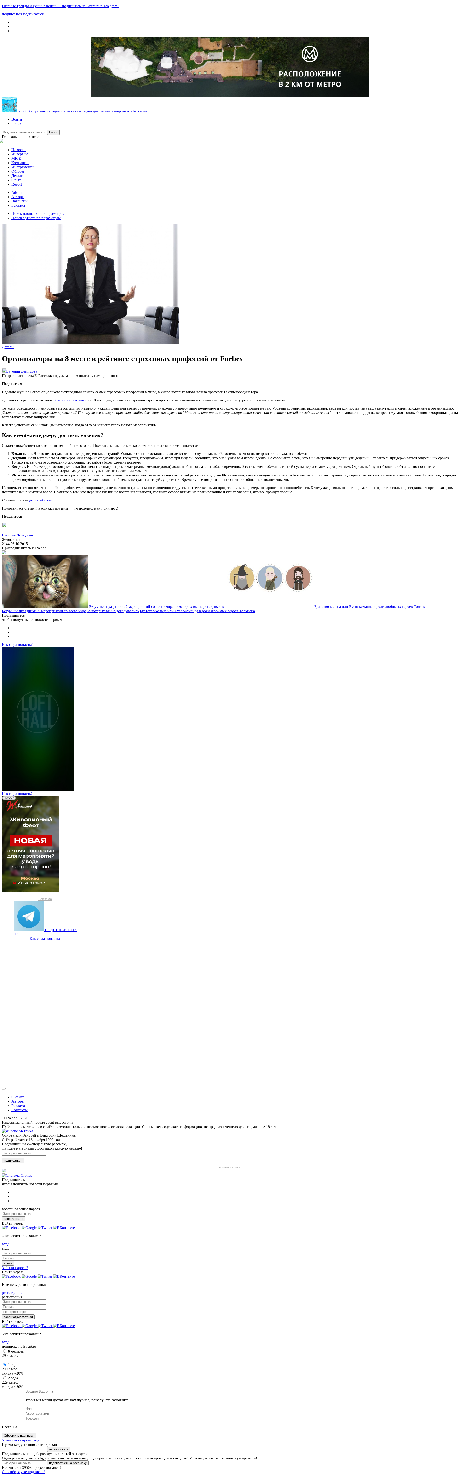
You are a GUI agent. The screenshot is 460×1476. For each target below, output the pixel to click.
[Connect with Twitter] (45, 1228)
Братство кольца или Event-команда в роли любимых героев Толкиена (371, 607)
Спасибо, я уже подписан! (23, 1472)
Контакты (20, 1110)
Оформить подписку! (19, 1435)
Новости (19, 150)
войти (8, 1263)
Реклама (18, 205)
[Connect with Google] (30, 1228)
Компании (20, 163)
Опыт (16, 180)
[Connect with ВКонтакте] (64, 1228)
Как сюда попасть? (17, 644)
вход (5, 1244)
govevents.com (40, 500)
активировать (59, 1449)
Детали (17, 176)
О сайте (18, 1097)
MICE (16, 158)
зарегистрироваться (18, 1317)
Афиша (17, 192)
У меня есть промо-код (20, 1440)
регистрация (12, 1293)
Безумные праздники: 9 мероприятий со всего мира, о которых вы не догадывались (158, 607)
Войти (17, 119)
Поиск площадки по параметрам (38, 214)
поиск (16, 124)
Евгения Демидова (21, 371)
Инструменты (23, 167)
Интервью (20, 154)
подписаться (13, 1160)
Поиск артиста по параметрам (36, 218)
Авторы (18, 197)
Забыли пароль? (15, 1268)
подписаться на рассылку (68, 1463)
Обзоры (18, 171)
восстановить (13, 1219)
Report (17, 184)
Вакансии (20, 201)
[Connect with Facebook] (12, 1228)
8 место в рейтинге (70, 400)
